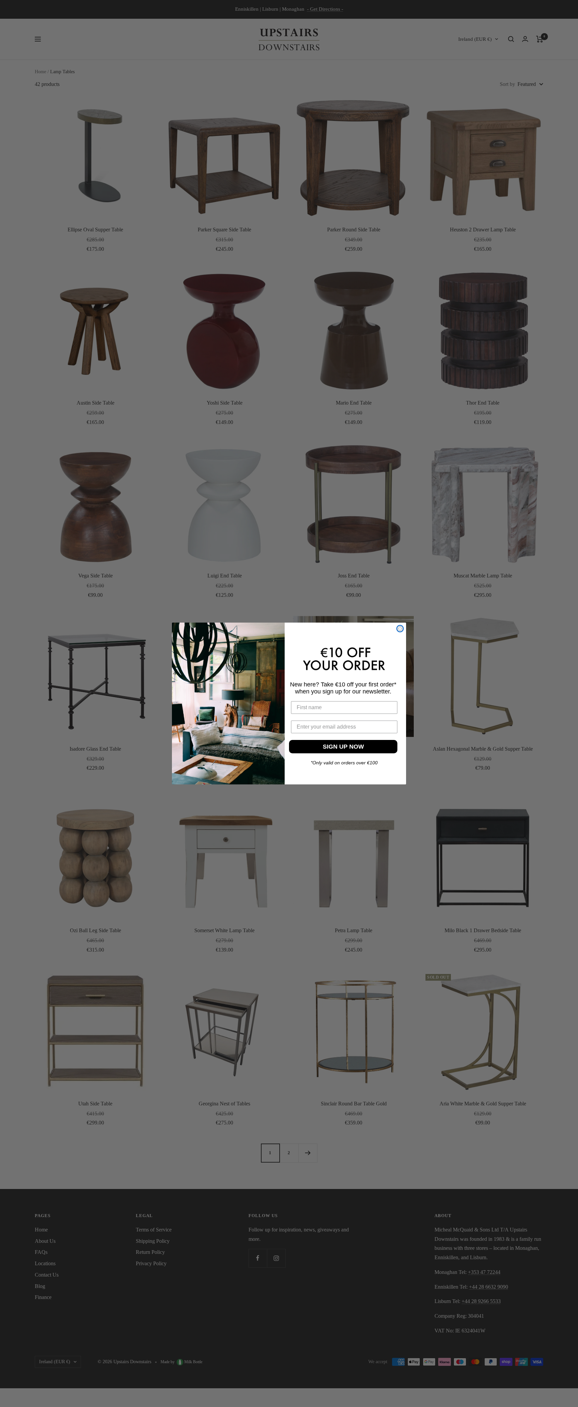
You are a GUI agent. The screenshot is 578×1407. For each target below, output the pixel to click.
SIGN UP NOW (343, 746)
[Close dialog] (400, 628)
